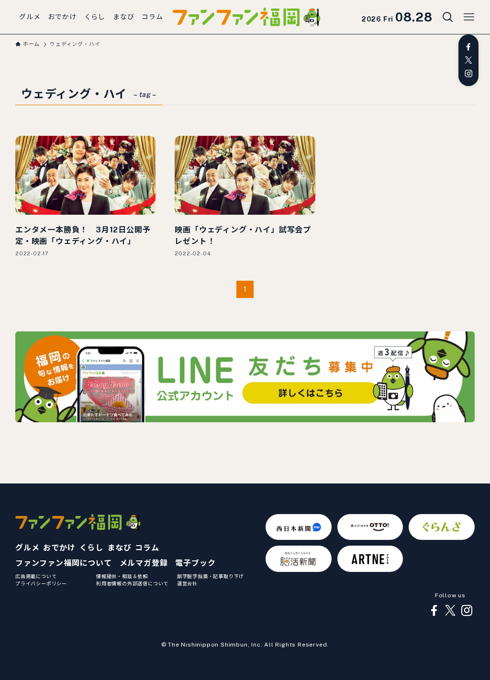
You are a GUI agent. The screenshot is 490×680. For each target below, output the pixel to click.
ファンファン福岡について (63, 563)
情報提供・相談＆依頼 (122, 576)
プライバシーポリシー (41, 583)
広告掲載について (35, 576)
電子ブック (195, 563)
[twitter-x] (468, 60)
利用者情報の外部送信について (132, 583)
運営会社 (187, 583)
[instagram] (468, 73)
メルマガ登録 (144, 563)
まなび (119, 547)
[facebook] (468, 47)
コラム (147, 547)
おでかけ (59, 547)
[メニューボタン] (469, 17)
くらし (91, 547)
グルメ (27, 547)
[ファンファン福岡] (246, 17)
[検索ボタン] (448, 17)
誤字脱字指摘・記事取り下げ (210, 576)
